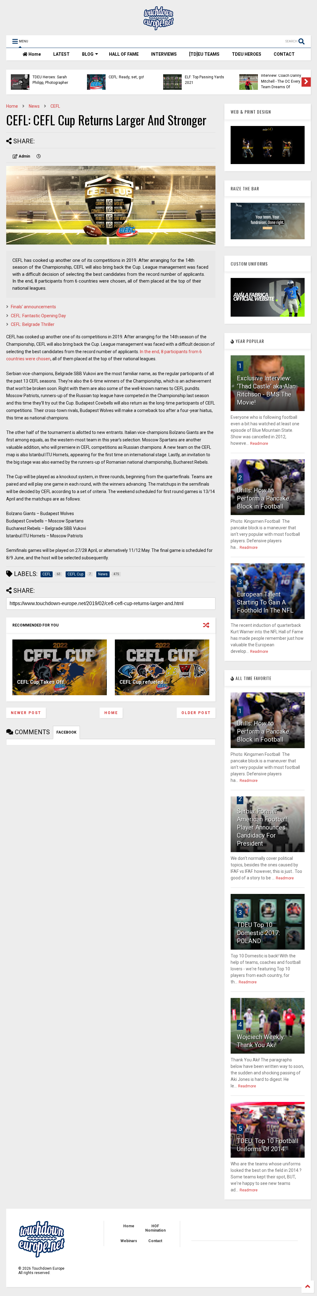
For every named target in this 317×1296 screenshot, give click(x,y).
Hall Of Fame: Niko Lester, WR (276, 80)
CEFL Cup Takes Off (40, 682)
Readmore (259, 443)
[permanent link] (39, 156)
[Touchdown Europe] (158, 27)
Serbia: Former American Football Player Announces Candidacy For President (262, 827)
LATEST (61, 54)
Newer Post (26, 713)
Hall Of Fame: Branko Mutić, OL (50, 80)
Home (34, 54)
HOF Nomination (155, 1228)
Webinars (128, 1241)
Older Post (196, 713)
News (34, 106)
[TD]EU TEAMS (204, 54)
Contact (155, 1241)
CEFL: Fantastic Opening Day (38, 315)
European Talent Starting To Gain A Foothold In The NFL (265, 602)
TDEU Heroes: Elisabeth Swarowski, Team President (205, 81)
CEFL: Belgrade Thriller (32, 324)
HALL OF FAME (124, 54)
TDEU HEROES (246, 54)
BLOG (87, 54)
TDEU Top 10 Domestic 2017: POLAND (258, 933)
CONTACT (284, 54)
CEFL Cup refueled (141, 682)
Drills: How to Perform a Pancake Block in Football (263, 498)
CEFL (55, 106)
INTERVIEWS (164, 54)
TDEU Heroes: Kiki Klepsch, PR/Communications (127, 81)
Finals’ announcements (33, 306)
